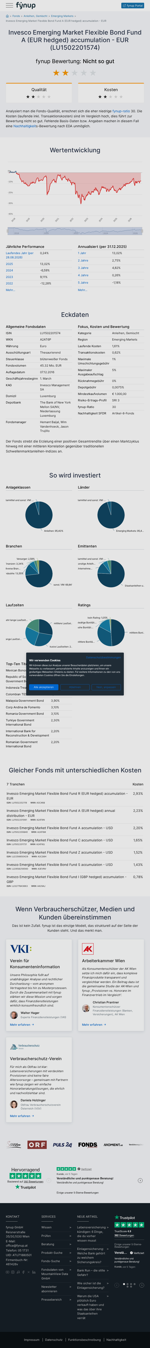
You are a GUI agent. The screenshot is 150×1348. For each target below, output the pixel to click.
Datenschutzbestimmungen (103, 657)
